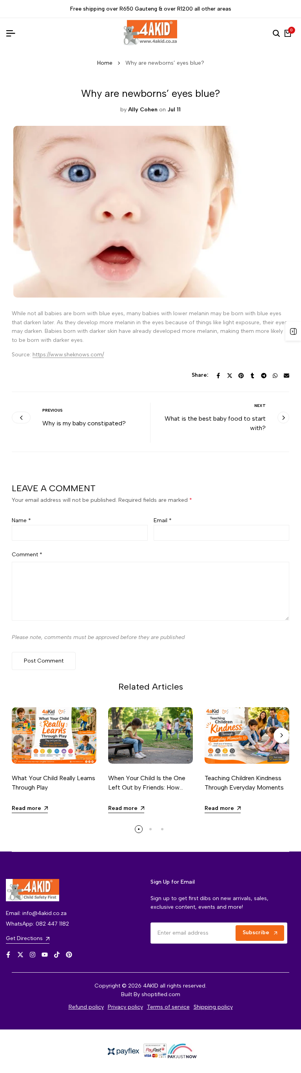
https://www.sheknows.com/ (68, 354)
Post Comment (43, 660)
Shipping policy (213, 1007)
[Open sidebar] (293, 331)
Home (104, 63)
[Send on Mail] (286, 375)
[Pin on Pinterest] (241, 375)
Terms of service (168, 1007)
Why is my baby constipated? (84, 423)
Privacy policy (125, 1007)
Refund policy (86, 1007)
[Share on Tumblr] (252, 375)
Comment (27, 554)
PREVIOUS (52, 410)
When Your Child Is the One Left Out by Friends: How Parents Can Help (146, 787)
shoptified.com (160, 994)
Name (21, 520)
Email (163, 520)
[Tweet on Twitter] (229, 375)
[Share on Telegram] (264, 375)
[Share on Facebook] (218, 375)
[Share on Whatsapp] (275, 375)
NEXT (260, 405)
